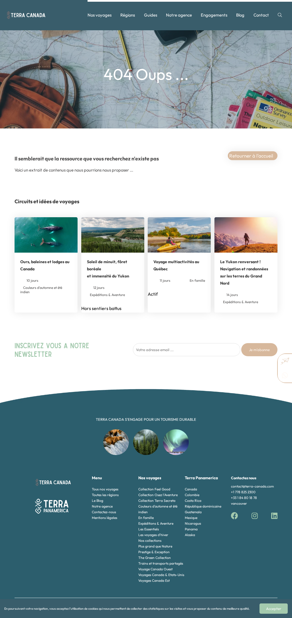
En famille (146, 518)
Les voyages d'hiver (153, 535)
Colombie (192, 495)
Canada (191, 489)
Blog (240, 15)
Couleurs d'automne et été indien (157, 509)
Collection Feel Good (154, 489)
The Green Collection (154, 557)
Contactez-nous (104, 512)
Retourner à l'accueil (251, 156)
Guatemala (193, 512)
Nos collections (149, 540)
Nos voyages (99, 15)
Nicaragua (193, 523)
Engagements (214, 15)
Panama (191, 529)
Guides (150, 15)
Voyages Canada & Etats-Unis (161, 575)
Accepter (273, 608)
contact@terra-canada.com (252, 486)
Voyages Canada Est (154, 580)
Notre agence (179, 15)
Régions (127, 15)
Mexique (191, 518)
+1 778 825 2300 (243, 492)
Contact (261, 15)
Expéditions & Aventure (155, 523)
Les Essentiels (148, 529)
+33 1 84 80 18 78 (244, 498)
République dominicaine (203, 506)
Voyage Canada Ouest (155, 569)
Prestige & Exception (154, 552)
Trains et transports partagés (160, 563)
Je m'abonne (259, 349)
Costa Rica (193, 500)
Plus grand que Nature (155, 546)
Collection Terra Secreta (156, 500)
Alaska (190, 535)
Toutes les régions (105, 495)
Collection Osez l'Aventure (158, 495)
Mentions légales (104, 518)
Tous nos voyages (105, 489)
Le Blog (97, 500)
